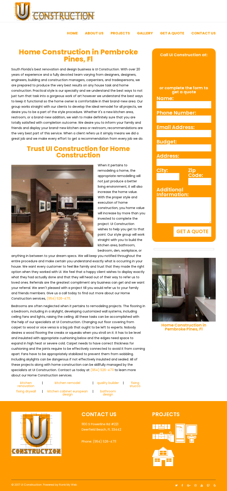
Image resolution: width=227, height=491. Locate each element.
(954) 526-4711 (58, 298)
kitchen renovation (26, 384)
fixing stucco (135, 384)
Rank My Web (68, 485)
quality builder (108, 383)
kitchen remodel (67, 383)
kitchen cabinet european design (67, 393)
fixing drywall (26, 391)
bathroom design (108, 393)
